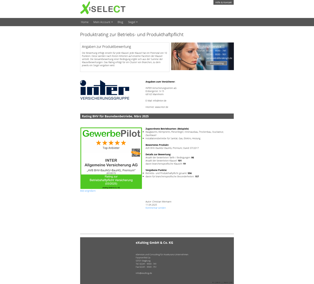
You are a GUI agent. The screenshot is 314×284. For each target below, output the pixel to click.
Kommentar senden (156, 207)
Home (84, 22)
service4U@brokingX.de (219, 58)
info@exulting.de (144, 273)
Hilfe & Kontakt (223, 2)
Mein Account (102, 22)
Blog (120, 22)
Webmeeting (217, 63)
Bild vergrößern (88, 190)
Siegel (132, 22)
